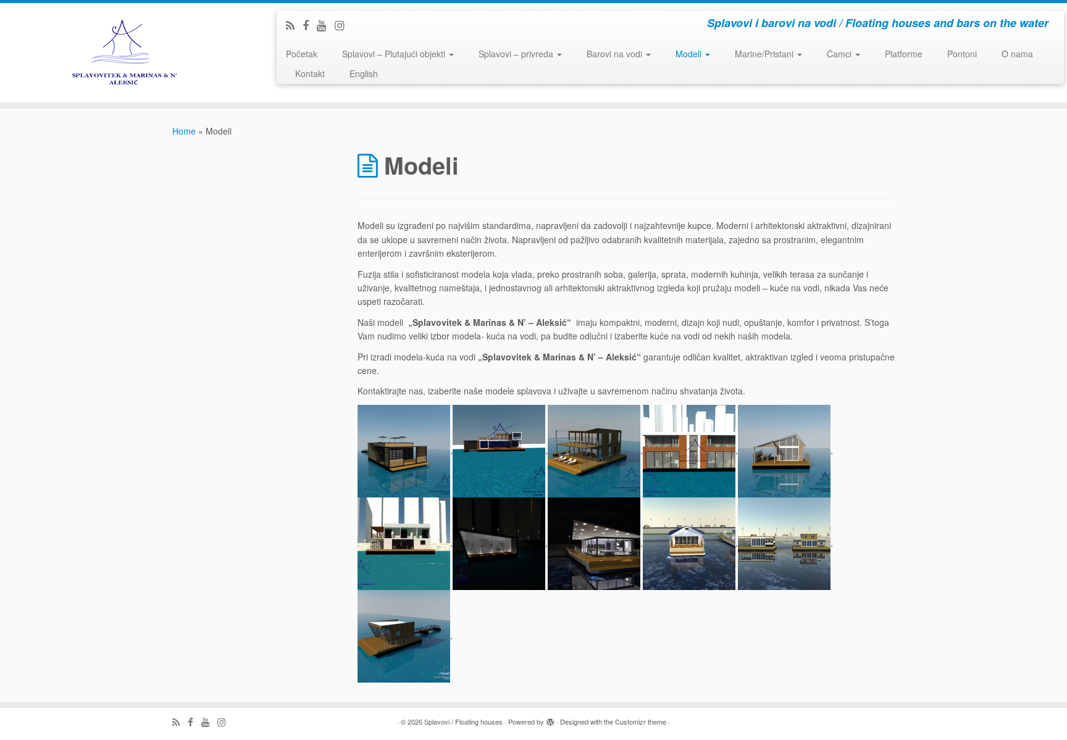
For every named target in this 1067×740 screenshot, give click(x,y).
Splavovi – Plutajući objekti (395, 54)
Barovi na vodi (616, 54)
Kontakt (310, 73)
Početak (301, 54)
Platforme (904, 54)
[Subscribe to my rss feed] (294, 25)
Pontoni (962, 54)
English (363, 73)
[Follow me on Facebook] (310, 25)
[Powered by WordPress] (550, 719)
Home (184, 131)
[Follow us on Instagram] (344, 25)
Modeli (690, 54)
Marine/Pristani (765, 54)
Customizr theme (640, 721)
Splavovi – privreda (517, 54)
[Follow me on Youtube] (326, 25)
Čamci (840, 54)
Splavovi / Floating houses (463, 721)
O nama (1017, 54)
